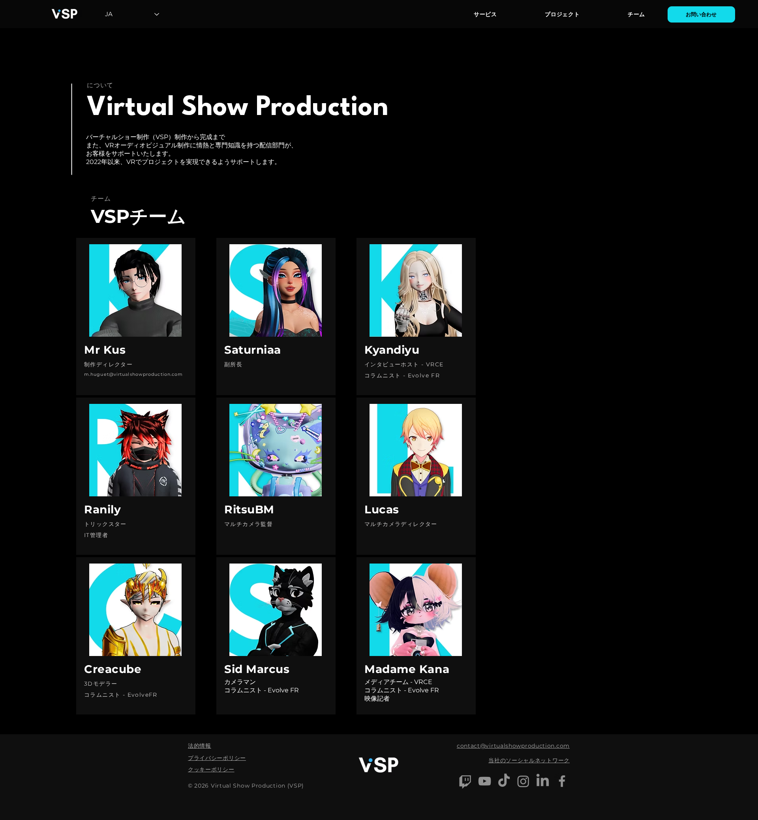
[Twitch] (465, 781)
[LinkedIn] (542, 781)
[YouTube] (484, 781)
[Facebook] (562, 781)
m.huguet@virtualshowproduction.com (133, 374)
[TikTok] (504, 781)
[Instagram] (523, 781)
